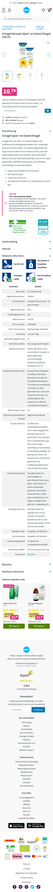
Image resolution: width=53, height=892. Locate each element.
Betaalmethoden (26, 765)
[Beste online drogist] (45, 848)
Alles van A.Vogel (40, 27)
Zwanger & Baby (26, 736)
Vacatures (26, 807)
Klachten (27, 778)
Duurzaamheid (26, 785)
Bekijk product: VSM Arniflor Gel (14, 606)
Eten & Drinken (26, 732)
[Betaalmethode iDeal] (40, 856)
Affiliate (26, 804)
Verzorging (27, 722)
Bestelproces (26, 772)
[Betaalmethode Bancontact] (46, 856)
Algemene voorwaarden (26, 873)
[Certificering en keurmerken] (24, 848)
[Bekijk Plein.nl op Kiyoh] (33, 841)
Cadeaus (26, 739)
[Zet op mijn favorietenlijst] (48, 43)
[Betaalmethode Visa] (27, 856)
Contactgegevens (26, 797)
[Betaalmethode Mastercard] (34, 856)
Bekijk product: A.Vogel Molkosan (39, 606)
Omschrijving (9, 131)
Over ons (26, 811)
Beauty (26, 725)
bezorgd (14, 120)
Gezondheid (26, 729)
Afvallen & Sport (26, 750)
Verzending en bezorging (26, 761)
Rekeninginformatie (26, 768)
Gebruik (6, 248)
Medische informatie (13, 255)
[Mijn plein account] (9, 10)
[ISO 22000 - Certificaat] (36, 848)
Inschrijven (38, 709)
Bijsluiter (31, 554)
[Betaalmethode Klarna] (17, 856)
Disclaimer (26, 882)
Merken (26, 814)
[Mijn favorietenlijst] (43, 10)
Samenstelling (9, 241)
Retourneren (26, 775)
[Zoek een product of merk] (4, 19)
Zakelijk (26, 800)
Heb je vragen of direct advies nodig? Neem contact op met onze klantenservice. (26, 657)
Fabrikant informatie (13, 571)
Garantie (26, 782)
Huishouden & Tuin (26, 743)
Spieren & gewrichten (13, 27)
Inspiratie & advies (26, 818)
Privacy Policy (26, 877)
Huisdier (26, 746)
